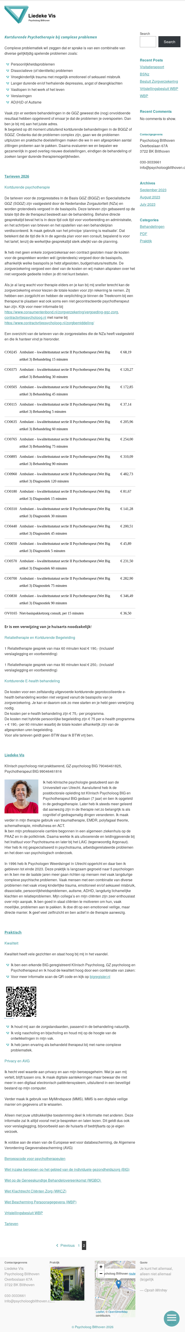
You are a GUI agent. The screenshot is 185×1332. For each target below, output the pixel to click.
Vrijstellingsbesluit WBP (24, 1212)
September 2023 (153, 189)
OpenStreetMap (118, 1311)
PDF (143, 233)
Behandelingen (152, 226)
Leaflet (100, 1311)
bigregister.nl (100, 976)
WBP (144, 95)
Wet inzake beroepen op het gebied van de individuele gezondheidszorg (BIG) (67, 1169)
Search (145, 33)
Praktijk (146, 240)
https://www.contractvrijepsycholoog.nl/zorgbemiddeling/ (49, 322)
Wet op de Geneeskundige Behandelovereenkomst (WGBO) (53, 1180)
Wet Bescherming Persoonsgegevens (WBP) (40, 1201)
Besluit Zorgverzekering (159, 81)
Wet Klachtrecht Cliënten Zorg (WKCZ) (35, 1191)
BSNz (144, 74)
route (132, 1273)
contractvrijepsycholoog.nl (25, 317)
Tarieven (11, 1223)
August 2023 (150, 197)
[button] (118, 1284)
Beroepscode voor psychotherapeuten (35, 1158)
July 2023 (147, 204)
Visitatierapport (152, 66)
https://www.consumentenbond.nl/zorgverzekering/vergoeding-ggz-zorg (61, 311)
